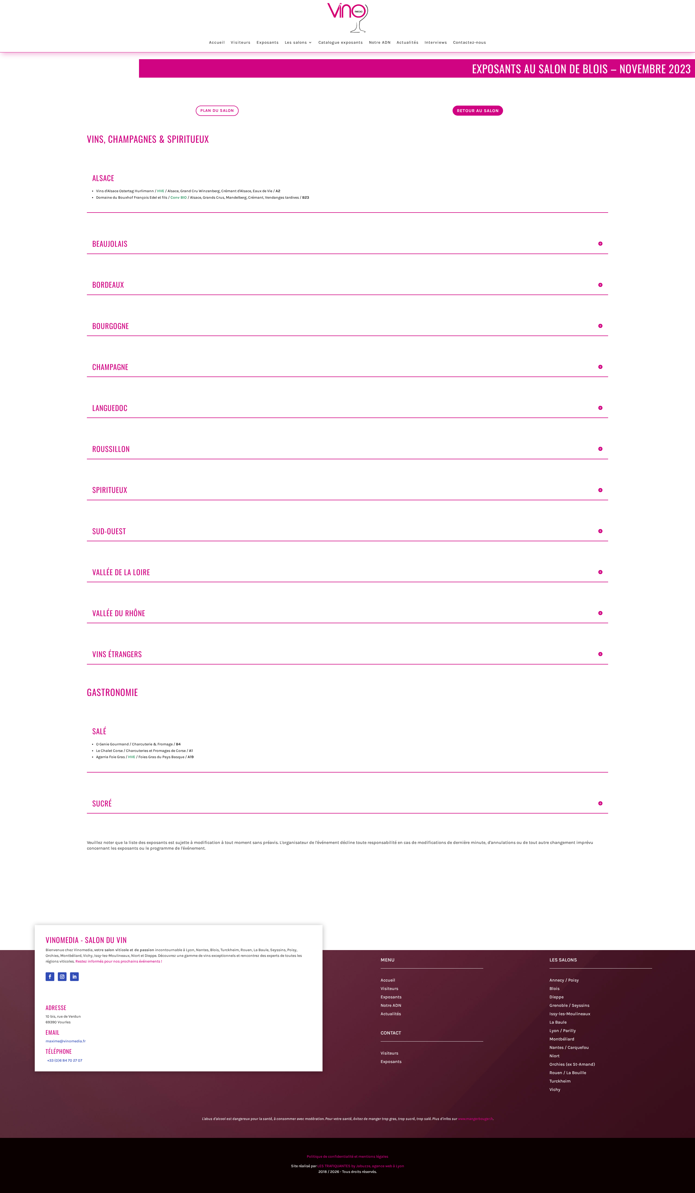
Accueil (217, 42)
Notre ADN (380, 42)
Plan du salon (217, 110)
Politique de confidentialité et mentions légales (347, 1156)
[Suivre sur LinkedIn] (74, 976)
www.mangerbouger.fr (475, 1118)
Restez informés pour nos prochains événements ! (118, 961)
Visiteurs (241, 42)
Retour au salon (478, 110)
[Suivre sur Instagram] (62, 976)
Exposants (268, 42)
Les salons (296, 42)
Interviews (436, 42)
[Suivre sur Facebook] (50, 976)
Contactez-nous (469, 42)
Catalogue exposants (340, 42)
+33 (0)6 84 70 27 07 (64, 1060)
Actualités (408, 42)
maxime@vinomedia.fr (66, 1041)
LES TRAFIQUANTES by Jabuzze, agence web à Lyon (360, 1166)
